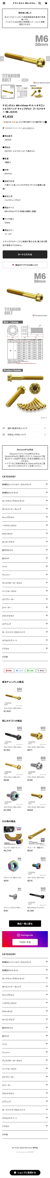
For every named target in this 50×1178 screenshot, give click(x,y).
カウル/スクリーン (9, 640)
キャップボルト (8, 517)
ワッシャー (6, 575)
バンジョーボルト (9, 591)
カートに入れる (25, 254)
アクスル (5, 648)
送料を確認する (28, 128)
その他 (5, 657)
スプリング (6, 624)
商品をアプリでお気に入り (26, 265)
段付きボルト (7, 550)
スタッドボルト (8, 616)
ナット (4, 566)
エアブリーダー (8, 599)
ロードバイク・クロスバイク (13, 632)
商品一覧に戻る (25, 923)
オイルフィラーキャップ (11, 509)
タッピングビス (8, 542)
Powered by (22, 1152)
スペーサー (7, 607)
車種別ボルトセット (10, 493)
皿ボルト (5, 558)
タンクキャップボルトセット (13, 501)
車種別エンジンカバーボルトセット (16, 484)
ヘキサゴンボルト (9, 525)
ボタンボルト (7, 534)
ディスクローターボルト (12, 583)
